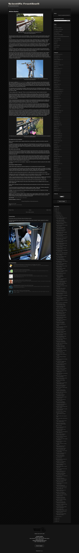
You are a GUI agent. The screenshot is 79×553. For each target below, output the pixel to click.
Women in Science (57, 188)
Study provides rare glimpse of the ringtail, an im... (61, 320)
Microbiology (56, 130)
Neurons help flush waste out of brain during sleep (61, 235)
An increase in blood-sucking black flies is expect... (61, 332)
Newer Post (11, 210)
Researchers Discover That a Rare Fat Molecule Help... (61, 449)
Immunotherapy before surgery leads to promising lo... (61, 507)
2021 (56, 521)
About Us (55, 43)
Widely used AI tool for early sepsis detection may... (60, 446)
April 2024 (58, 213)
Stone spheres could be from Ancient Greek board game (23, 274)
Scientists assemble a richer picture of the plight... (61, 307)
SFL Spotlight (56, 170)
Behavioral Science (57, 68)
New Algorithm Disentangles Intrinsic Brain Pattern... (61, 474)
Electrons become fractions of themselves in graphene (61, 385)
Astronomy (56, 61)
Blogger (41, 550)
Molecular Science (57, 135)
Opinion (55, 144)
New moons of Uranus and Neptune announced (60, 329)
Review (55, 167)
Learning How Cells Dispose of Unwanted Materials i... (61, 404)
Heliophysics (56, 117)
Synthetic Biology (57, 177)
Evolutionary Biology (57, 110)
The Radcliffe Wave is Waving (61, 411)
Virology (55, 184)
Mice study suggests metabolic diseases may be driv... (61, 364)
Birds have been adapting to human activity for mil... (61, 434)
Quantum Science (57, 163)
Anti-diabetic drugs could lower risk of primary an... (61, 351)
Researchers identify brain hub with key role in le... (61, 512)
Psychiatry (56, 158)
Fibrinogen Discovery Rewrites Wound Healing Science (20, 218)
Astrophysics (56, 63)
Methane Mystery (59, 425)
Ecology (55, 100)
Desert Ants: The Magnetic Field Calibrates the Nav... (61, 505)
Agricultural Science (57, 54)
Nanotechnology (57, 137)
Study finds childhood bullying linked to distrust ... (61, 500)
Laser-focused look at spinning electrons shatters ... (61, 298)
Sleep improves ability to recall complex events (61, 397)
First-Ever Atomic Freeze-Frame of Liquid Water (61, 451)
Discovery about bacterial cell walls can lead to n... (61, 427)
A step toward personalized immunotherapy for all (60, 228)
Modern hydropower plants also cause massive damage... (61, 281)
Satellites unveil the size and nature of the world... (61, 490)
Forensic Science (57, 112)
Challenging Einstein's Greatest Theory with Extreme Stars (23, 285)
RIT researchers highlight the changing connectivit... (61, 362)
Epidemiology (56, 107)
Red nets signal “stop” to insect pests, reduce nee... (61, 488)
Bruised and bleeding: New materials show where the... (61, 502)
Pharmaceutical (56, 149)
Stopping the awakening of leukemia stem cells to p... (61, 366)
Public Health (56, 161)
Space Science (56, 174)
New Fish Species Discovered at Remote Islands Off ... (61, 244)
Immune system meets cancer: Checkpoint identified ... (61, 284)
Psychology (56, 160)
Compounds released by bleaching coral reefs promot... (61, 479)
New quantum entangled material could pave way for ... (61, 271)
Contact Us (36, 201)
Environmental (19, 204)
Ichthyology (56, 119)
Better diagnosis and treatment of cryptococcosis (61, 476)
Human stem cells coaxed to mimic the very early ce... (61, 289)
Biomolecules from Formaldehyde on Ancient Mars (61, 251)
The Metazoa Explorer (58, 31)
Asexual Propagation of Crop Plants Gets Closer (61, 464)
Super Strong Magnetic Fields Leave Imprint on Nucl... (61, 337)
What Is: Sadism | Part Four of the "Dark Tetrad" (21, 290)
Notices (55, 25)
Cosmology (56, 96)
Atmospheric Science (57, 64)
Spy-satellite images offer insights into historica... (61, 439)
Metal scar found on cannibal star (61, 302)
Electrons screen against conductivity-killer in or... (60, 456)
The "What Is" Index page (58, 29)
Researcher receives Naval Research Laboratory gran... (61, 423)
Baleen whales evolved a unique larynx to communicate (61, 378)
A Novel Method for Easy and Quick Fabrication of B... (61, 313)
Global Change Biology (22, 82)
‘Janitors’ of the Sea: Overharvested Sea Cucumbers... (59, 276)
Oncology (55, 142)
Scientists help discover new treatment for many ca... (61, 471)
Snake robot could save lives (61, 308)
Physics (55, 153)
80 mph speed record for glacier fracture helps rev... (61, 233)
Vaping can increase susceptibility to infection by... (61, 296)
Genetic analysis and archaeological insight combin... (61, 509)
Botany (55, 82)
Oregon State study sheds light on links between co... (62, 432)
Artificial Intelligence (57, 59)
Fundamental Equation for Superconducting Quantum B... (61, 486)
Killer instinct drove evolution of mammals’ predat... (61, 339)
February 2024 (58, 216)
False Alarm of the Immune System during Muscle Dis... (61, 390)
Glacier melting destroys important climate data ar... (61, 259)
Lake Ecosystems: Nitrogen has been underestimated (61, 218)
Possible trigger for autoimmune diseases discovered (61, 383)
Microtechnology (57, 131)
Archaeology (56, 57)
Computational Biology (58, 89)
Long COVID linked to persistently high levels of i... (61, 374)
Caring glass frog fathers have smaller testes (61, 371)
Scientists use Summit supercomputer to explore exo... (61, 413)
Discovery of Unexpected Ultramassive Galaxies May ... (61, 493)
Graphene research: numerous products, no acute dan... (61, 369)
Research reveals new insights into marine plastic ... (61, 334)
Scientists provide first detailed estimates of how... (61, 248)
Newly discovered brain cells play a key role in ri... (61, 359)
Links (55, 48)
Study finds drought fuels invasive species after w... (61, 225)
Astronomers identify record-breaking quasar (61, 430)
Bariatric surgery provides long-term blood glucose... (61, 264)
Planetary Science (57, 156)
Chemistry (56, 87)
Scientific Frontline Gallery (58, 34)
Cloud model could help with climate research (61, 400)
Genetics (55, 114)
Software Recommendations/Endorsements (61, 36)
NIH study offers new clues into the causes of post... (61, 393)
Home (30, 210)
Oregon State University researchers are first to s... (61, 221)
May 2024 (58, 212)
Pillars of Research (57, 38)
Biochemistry (56, 70)
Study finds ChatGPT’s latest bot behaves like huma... (61, 327)
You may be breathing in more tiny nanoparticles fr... (61, 257)
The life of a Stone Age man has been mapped (61, 469)
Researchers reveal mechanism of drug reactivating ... (61, 376)
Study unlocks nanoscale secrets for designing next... (61, 241)
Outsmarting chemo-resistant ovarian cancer (61, 348)
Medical (55, 126)
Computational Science (58, 91)
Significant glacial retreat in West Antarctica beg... (61, 266)
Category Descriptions (58, 27)
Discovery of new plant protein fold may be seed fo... (61, 481)
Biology (55, 75)
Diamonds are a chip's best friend (61, 252)
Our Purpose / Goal (57, 40)
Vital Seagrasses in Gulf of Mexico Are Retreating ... (62, 262)
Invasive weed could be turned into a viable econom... (61, 421)
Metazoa (55, 128)
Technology (56, 179)
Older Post (48, 210)
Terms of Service (30, 201)
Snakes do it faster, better (60, 352)
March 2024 (58, 215)
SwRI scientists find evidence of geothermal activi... (61, 460)
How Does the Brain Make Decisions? (60, 381)
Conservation (56, 94)
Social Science (56, 172)
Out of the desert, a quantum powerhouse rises (61, 273)
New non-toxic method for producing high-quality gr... (61, 402)
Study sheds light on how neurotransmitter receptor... (61, 304)
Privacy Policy (24, 201)
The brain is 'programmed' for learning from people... (61, 453)
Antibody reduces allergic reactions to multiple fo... (60, 322)
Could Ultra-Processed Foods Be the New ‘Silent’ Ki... (61, 409)
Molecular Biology (57, 133)
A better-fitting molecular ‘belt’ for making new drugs (22, 280)
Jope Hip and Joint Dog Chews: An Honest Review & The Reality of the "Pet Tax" (27, 264)
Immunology (56, 121)
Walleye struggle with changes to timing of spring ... (61, 254)
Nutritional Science (57, 140)
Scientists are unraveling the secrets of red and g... (61, 462)
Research (55, 165)
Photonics (55, 151)
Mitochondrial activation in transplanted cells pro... (60, 395)
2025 (56, 209)
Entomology (56, 103)
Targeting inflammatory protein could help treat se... (61, 318)
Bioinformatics (56, 73)
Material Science (57, 124)
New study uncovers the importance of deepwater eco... (61, 291)
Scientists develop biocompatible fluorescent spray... (61, 293)
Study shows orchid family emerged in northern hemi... (61, 341)
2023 (56, 518)
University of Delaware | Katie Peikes (20, 197)
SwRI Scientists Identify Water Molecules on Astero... (61, 514)
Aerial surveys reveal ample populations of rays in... (60, 230)
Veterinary (56, 181)
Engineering (56, 101)
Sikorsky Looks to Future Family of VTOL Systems (61, 246)
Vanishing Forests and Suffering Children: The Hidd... (61, 310)
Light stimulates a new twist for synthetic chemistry (61, 239)
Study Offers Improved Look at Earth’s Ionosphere (61, 279)
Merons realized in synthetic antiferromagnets (61, 269)
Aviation (55, 66)
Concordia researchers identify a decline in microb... (61, 495)
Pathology (56, 147)
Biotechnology (56, 80)
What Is (55, 186)
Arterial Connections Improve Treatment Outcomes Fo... (61, 315)
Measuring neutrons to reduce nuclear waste (61, 441)
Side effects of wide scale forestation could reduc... (60, 346)
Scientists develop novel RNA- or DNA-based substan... (61, 223)
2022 (56, 519)
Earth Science (14, 204)
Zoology (55, 190)
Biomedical (56, 77)
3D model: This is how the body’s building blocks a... (61, 344)
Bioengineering (56, 71)
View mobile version (30, 212)
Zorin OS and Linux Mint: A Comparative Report (21, 269)
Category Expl (56, 84)
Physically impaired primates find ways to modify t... (61, 407)
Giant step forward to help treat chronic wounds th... (61, 437)
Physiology (56, 154)
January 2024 (58, 516)
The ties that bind (59, 457)
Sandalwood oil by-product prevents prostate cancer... (61, 498)
